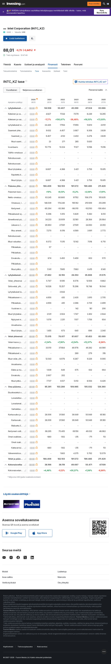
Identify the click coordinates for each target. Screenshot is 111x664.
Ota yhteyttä (63, 582)
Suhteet (57, 71)
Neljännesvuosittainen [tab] (32, 90)
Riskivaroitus (42, 647)
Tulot (65, 71)
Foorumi (78, 64)
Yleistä (7, 64)
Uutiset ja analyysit (35, 64)
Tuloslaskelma (26, 71)
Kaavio (17, 64)
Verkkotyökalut (9, 582)
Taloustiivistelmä (10, 71)
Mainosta (62, 577)
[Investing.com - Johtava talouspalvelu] (16, 3)
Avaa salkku (7, 577)
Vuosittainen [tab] (11, 90)
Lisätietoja (62, 571)
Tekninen (66, 64)
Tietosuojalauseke (25, 647)
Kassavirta (46, 71)
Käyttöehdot (8, 647)
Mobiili (5, 571)
